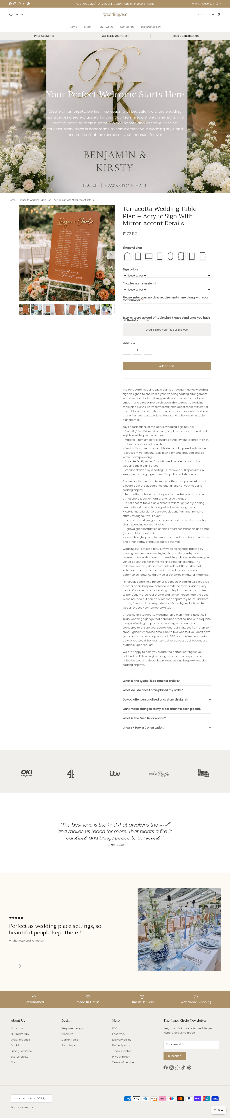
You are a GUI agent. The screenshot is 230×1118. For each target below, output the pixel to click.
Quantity (129, 342)
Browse (183, 330)
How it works (105, 26)
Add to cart (166, 366)
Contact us (127, 26)
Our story (17, 1028)
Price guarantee (21, 1051)
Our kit (15, 1045)
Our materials (20, 1034)
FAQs (115, 1028)
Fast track (118, 1034)
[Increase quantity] (148, 350)
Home (73, 26)
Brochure (67, 1034)
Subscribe (174, 1056)
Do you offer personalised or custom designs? (155, 699)
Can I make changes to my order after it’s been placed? (162, 709)
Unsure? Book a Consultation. (143, 727)
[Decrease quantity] (127, 350)
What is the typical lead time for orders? (151, 681)
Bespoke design (151, 26)
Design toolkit (70, 1040)
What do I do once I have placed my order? (153, 690)
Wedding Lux (26, 1107)
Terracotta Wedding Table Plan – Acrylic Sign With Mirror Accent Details (56, 199)
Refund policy (121, 1045)
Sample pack (70, 1045)
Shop (87, 26)
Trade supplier (121, 1051)
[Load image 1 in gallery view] (67, 253)
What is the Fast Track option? (144, 718)
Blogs (14, 1062)
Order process (20, 1040)
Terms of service (123, 1062)
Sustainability (19, 1056)
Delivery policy (121, 1040)
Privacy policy (121, 1056)
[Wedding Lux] (115, 14)
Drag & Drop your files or (167, 330)
